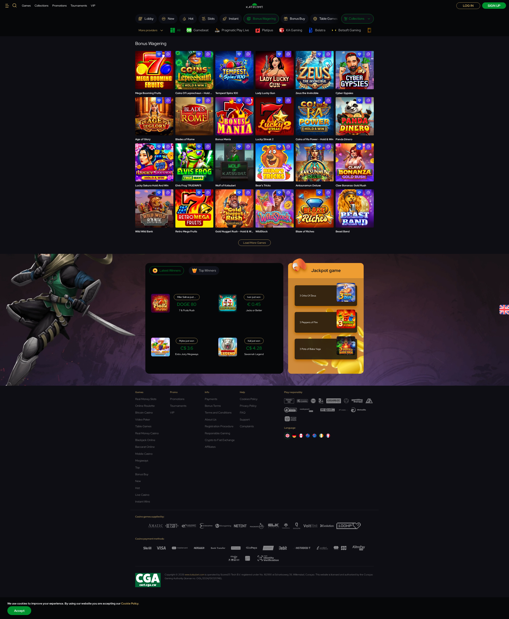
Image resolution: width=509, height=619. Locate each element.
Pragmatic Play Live (235, 30)
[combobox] (357, 18)
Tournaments (79, 5)
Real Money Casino (147, 433)
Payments (211, 399)
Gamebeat (201, 30)
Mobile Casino (144, 454)
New (138, 481)
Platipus (267, 30)
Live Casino (142, 495)
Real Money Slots (145, 399)
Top (137, 467)
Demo (154, 70)
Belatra (320, 30)
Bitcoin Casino (144, 412)
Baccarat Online (145, 447)
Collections (41, 5)
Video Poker (142, 419)
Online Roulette (145, 406)
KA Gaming (294, 30)
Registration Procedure (219, 426)
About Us (210, 419)
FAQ (242, 412)
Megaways (141, 460)
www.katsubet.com (194, 574)
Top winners (207, 270)
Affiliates (210, 447)
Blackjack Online (145, 440)
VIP (93, 5)
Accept (19, 611)
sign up (494, 6)
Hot (137, 488)
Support (245, 419)
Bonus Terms (213, 406)
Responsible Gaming (217, 433)
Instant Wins (142, 501)
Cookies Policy (248, 399)
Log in (468, 6)
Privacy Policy (248, 406)
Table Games (143, 426)
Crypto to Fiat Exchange (220, 440)
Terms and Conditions (218, 412)
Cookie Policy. (130, 603)
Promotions (59, 5)
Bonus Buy (141, 474)
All (178, 30)
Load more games (254, 242)
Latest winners (170, 270)
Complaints (247, 426)
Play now (154, 60)
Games (26, 5)
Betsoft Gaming (349, 30)
